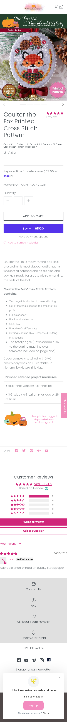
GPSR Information (33, 648)
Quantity (10, 193)
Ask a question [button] (33, 531)
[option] (33, 57)
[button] (54, 113)
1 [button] (22, 104)
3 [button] (37, 104)
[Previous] (4, 104)
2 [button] (30, 104)
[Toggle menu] (4, 6)
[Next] (63, 104)
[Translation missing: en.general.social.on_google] (39, 450)
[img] (8, 554)
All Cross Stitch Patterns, (40, 144)
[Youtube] (26, 660)
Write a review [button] (33, 522)
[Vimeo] (34, 660)
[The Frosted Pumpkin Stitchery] (33, 7)
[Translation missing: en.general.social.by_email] (46, 450)
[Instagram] (42, 660)
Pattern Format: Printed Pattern (25, 185)
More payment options (33, 236)
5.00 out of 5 (43, 484)
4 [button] (44, 104)
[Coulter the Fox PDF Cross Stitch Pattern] (33, 426)
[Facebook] (19, 660)
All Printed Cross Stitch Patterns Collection (33, 145)
